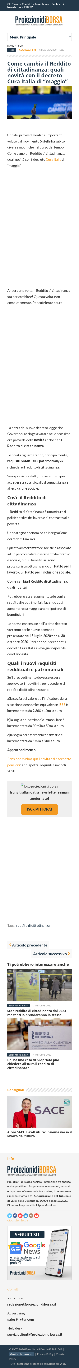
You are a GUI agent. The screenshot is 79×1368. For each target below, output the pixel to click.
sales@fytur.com (20, 1319)
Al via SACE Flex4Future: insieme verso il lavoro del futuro (39, 1134)
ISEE (61, 704)
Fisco (19, 45)
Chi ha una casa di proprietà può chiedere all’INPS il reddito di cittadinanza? (33, 1064)
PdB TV (28, 7)
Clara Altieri (27, 49)
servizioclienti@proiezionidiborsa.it (34, 1334)
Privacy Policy (45, 1354)
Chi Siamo (13, 4)
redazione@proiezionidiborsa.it (31, 1304)
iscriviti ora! (39, 809)
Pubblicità (58, 4)
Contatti (27, 4)
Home (10, 45)
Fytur (61, 1363)
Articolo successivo (50, 953)
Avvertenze (42, 4)
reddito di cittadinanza (33, 925)
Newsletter (14, 7)
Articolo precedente (29, 945)
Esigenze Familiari (18, 1005)
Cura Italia (53, 159)
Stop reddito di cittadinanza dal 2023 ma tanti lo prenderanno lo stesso (36, 1013)
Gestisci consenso (21, 1354)
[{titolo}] (39, 27)
